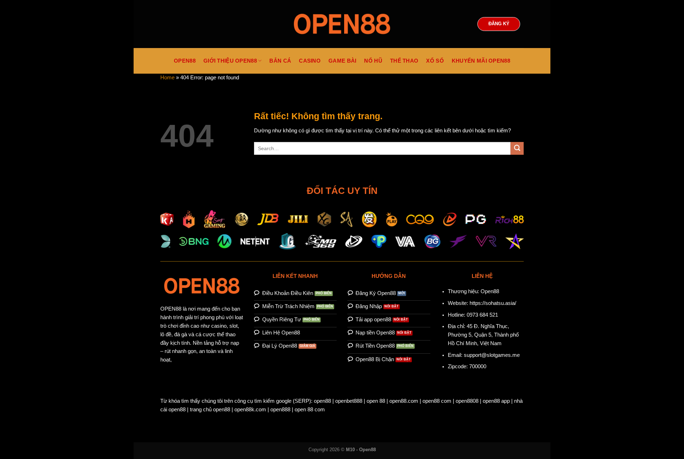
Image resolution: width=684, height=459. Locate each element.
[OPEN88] (342, 24)
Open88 (490, 291)
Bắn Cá (280, 61)
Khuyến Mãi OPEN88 (481, 61)
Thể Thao (404, 61)
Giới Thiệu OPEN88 (230, 61)
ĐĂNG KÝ (498, 23)
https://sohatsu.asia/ (493, 303)
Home (167, 77)
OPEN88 (185, 61)
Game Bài (342, 61)
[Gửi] (517, 148)
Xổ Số (435, 61)
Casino (310, 61)
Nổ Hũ (373, 61)
